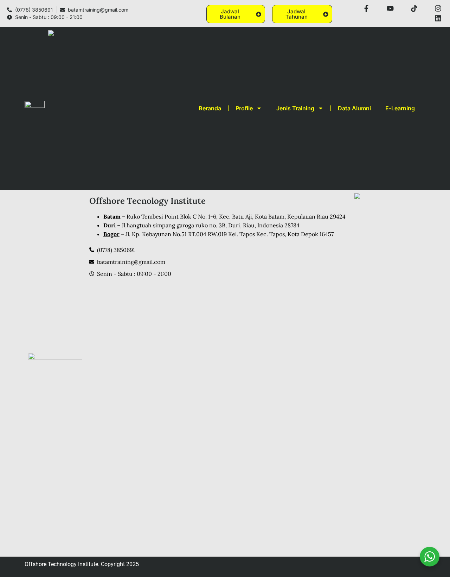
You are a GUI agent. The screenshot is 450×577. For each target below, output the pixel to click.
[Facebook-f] (366, 8)
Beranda (210, 108)
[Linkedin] (438, 18)
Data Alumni (354, 108)
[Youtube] (390, 8)
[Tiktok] (414, 8)
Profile (244, 108)
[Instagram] (438, 8)
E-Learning (400, 108)
